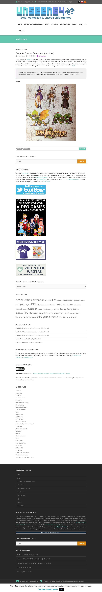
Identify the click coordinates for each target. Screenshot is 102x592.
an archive (25, 173)
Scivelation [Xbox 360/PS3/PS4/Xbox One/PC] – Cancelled (33, 559)
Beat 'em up (67, 300)
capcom (76, 300)
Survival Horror (22, 317)
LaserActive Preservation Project (25, 424)
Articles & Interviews (22, 485)
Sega (25, 49)
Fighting (22, 304)
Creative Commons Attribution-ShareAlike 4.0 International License (51, 373)
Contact (21, 31)
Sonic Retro (19, 450)
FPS (33, 304)
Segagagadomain (21, 443)
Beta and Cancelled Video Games (26, 481)
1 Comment (42, 56)
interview (47, 305)
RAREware (19, 313)
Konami (52, 305)
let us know (46, 181)
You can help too (41, 179)
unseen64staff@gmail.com (25, 2)
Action (19, 148)
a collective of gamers (41, 177)
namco (79, 305)
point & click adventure (44, 309)
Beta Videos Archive (21, 398)
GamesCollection (21, 410)
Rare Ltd (76, 309)
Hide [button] (61, 589)
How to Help (65, 24)
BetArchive (19, 400)
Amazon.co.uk (28, 357)
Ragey (17, 438)
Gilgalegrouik (19, 414)
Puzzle (56, 309)
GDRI (17, 412)
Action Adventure (34, 300)
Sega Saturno (19, 441)
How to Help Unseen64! (23, 488)
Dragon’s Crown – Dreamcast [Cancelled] (35, 53)
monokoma (21, 56)
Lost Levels (19, 426)
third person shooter (48, 316)
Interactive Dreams (21, 421)
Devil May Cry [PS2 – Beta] (33, 339)
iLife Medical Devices (21, 328)
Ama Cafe (18, 342)
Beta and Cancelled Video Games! (39, 328)
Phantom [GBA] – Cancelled (24, 572)
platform (32, 308)
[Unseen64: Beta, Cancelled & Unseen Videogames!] (46, 13)
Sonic (62, 313)
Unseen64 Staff (21, 495)
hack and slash (40, 305)
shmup (41, 313)
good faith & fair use (73, 179)
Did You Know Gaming (22, 402)
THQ (60, 317)
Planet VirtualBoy (20, 436)
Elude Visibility (20, 405)
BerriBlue (18, 395)
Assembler (19, 393)
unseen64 (69, 317)
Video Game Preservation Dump (25, 457)
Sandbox (35, 313)
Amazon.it (18, 357)
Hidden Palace (20, 419)
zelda (74, 317)
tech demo (32, 317)
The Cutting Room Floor (22, 452)
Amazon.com (77, 355)
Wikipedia (29, 59)
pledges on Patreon (61, 527)
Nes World (19, 431)
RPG (26, 312)
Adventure (60, 300)
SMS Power (19, 445)
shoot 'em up (48, 313)
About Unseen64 (21, 492)
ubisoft (64, 317)
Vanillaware (26, 148)
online (25, 309)
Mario (64, 305)
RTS (30, 313)
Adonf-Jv (18, 391)
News (47, 24)
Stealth (78, 313)
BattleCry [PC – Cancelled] (24, 567)
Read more (82, 148)
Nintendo (19, 309)
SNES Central (19, 448)
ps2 (52, 309)
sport (67, 313)
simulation (57, 313)
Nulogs (18, 433)
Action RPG (50, 300)
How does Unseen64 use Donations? (55, 525)
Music (75, 305)
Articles (54, 24)
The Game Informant (21, 455)
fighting (28, 305)
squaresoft (72, 313)
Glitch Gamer (19, 417)
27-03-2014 (31, 56)
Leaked (59, 304)
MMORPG (70, 305)
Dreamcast (19, 49)
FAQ (80, 24)
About (74, 24)
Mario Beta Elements (21, 429)
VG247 (73, 66)
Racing (63, 308)
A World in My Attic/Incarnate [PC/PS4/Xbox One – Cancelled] (34, 563)
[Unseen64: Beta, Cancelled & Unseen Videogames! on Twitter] (79, 2)
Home (20, 24)
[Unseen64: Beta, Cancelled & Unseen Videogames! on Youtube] (82, 2)
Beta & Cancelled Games (33, 24)
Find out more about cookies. (48, 589)
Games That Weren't (21, 407)
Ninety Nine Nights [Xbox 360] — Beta (27, 555)
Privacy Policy (20, 506)
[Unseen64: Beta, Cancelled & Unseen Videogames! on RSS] (85, 2)
